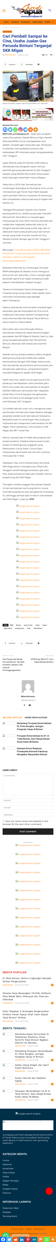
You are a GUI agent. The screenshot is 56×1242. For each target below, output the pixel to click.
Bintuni (18, 625)
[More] (38, 64)
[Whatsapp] (15, 129)
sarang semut (19, 628)
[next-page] (29, 761)
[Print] (30, 129)
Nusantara (8, 1168)
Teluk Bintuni (37, 628)
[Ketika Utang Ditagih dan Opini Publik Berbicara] (8, 1069)
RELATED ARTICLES (12, 717)
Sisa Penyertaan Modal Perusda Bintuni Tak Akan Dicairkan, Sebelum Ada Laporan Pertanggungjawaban (13, 664)
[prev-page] (25, 761)
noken (37, 625)
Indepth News (10, 1189)
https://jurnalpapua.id (28, 700)
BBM (11, 625)
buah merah (28, 625)
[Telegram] (25, 129)
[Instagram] (20, 129)
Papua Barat (8, 628)
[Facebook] (5, 129)
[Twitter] (10, 129)
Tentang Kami (10, 1216)
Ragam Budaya (11, 1180)
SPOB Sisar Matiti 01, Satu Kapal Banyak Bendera (42, 660)
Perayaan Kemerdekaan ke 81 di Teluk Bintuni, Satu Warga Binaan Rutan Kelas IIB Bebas (33, 738)
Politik (6, 1176)
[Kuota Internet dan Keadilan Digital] (8, 1082)
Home (5, 27)
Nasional (7, 1164)
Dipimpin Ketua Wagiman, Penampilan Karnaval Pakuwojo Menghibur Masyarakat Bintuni (32, 751)
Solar (29, 628)
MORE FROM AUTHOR (36, 717)
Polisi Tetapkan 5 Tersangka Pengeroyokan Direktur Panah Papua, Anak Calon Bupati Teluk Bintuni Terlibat (26, 1014)
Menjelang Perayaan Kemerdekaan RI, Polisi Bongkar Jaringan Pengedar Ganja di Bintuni (34, 726)
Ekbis (5, 1185)
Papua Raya (14, 27)
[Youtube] (31, 705)
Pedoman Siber (11, 1208)
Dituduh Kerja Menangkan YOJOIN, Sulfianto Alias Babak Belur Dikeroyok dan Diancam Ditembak (27, 996)
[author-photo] (28, 692)
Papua (44, 625)
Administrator (10, 55)
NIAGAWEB (42, 1234)
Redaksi (7, 1212)
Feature (7, 1193)
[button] (49, 1191)
